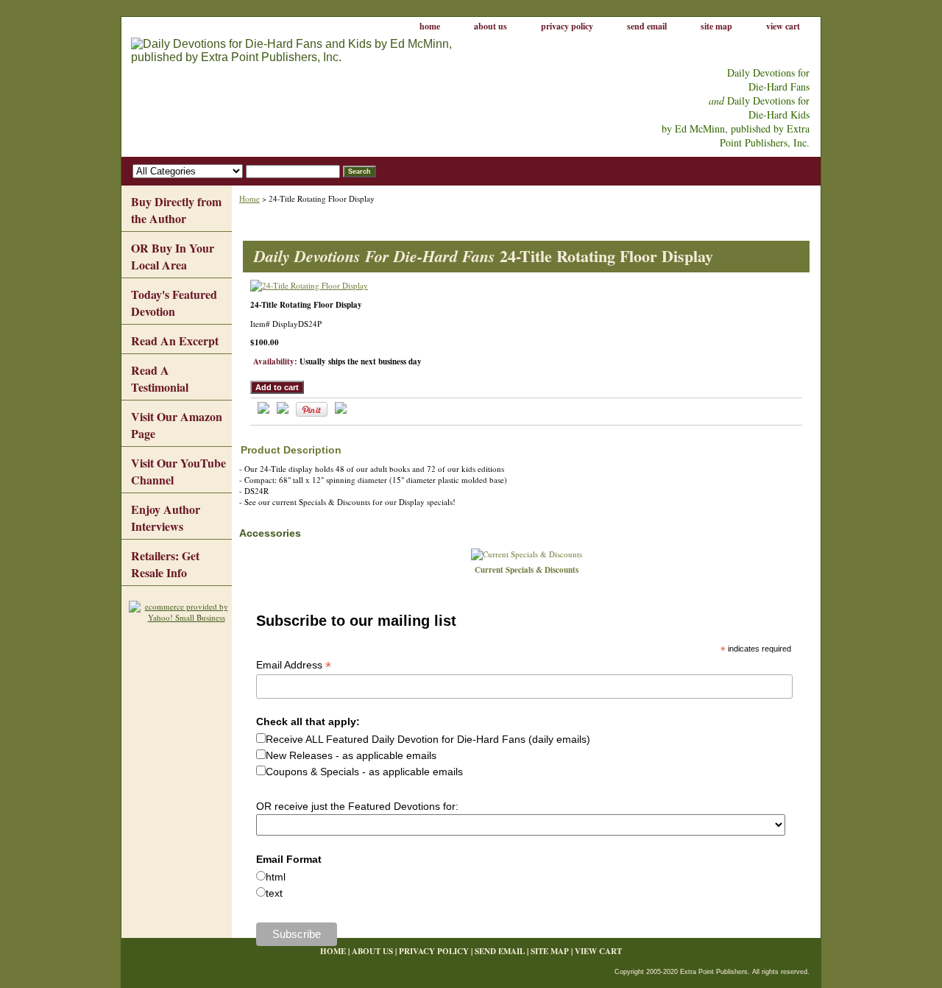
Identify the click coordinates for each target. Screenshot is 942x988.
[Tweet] (263, 410)
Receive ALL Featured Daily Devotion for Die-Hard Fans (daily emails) (428, 739)
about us (490, 26)
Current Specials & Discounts (526, 570)
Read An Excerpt (175, 340)
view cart (783, 26)
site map (716, 26)
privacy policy (567, 26)
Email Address (293, 665)
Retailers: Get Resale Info (165, 564)
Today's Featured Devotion (174, 303)
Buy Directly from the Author (176, 210)
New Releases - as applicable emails (351, 755)
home (429, 26)
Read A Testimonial (159, 378)
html (276, 877)
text (274, 893)
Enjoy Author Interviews (165, 517)
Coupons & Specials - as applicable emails (364, 771)
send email (647, 26)
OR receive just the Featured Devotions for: (357, 806)
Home (249, 198)
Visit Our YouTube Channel (178, 471)
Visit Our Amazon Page (176, 425)
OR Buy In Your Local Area (172, 256)
